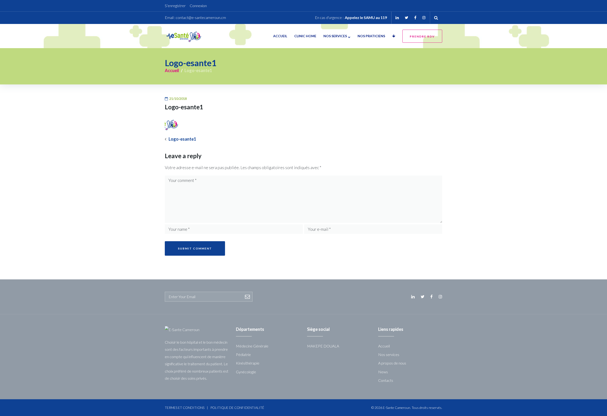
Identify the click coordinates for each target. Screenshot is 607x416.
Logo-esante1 (182, 139)
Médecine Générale (252, 346)
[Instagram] (424, 17)
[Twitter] (406, 17)
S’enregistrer (175, 5)
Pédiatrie (243, 354)
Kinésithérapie (247, 363)
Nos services (335, 36)
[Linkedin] (397, 17)
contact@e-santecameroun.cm (201, 17)
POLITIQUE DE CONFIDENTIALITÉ (237, 408)
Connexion (198, 5)
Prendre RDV (422, 36)
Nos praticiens (371, 36)
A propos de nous (392, 363)
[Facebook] (415, 17)
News (383, 372)
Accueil (280, 36)
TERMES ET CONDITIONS (184, 408)
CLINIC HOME (305, 36)
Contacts (385, 380)
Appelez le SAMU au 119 (366, 17)
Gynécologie (246, 372)
